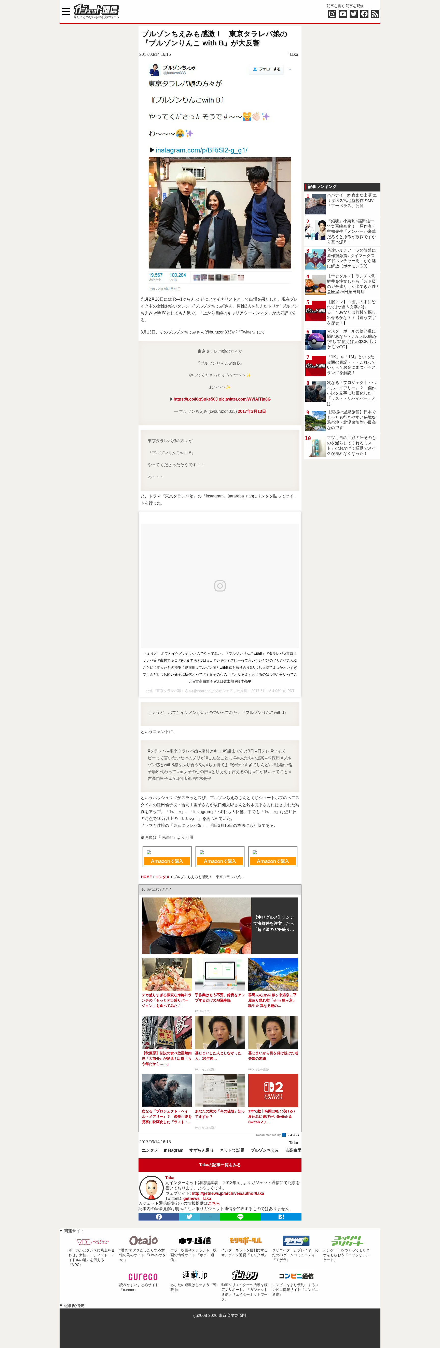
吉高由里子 (295, 1150)
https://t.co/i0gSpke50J (196, 399)
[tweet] (189, 1217)
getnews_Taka (197, 1198)
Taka (293, 54)
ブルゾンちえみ (265, 1150)
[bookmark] (281, 1217)
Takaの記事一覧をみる (220, 1165)
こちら (214, 1203)
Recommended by (268, 1134)
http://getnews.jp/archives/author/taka (228, 1193)
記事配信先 (74, 1305)
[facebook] (159, 1217)
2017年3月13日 (252, 411)
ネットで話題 (232, 1150)
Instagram (173, 1150)
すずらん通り (201, 1150)
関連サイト (74, 1231)
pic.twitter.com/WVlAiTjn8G (245, 399)
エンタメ (150, 1150)
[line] (240, 1217)
